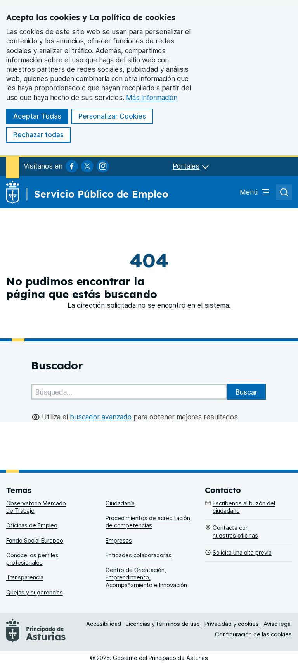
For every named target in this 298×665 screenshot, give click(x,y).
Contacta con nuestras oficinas (235, 531)
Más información (151, 97)
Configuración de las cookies (253, 634)
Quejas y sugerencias (34, 592)
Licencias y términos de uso (163, 623)
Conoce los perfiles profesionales (32, 559)
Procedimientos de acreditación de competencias (148, 522)
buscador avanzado (101, 417)
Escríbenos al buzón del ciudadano (244, 507)
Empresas (119, 540)
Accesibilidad (103, 623)
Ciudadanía (120, 503)
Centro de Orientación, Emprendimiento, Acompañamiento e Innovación (146, 578)
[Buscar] (246, 392)
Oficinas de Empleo (31, 525)
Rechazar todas (38, 135)
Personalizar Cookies (112, 116)
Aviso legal (277, 623)
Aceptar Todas (37, 116)
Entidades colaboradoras (139, 555)
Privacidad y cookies (231, 623)
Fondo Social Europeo (34, 540)
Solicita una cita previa (242, 552)
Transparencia (24, 577)
